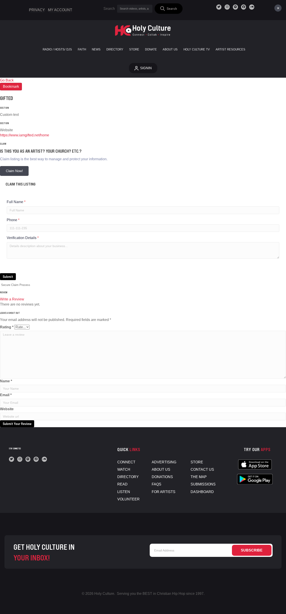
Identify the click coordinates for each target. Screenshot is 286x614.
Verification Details (23, 238)
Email (6, 395)
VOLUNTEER (128, 499)
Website (7, 409)
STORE (197, 462)
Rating (6, 327)
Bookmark (11, 86)
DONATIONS (162, 477)
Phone (13, 220)
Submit (8, 277)
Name (6, 381)
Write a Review (12, 299)
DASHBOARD (202, 492)
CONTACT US (202, 469)
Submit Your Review (17, 424)
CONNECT (126, 462)
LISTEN (123, 492)
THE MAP (199, 477)
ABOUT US (161, 469)
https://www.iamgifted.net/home (24, 135)
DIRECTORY (128, 477)
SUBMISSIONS (203, 484)
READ (122, 484)
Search (109, 8)
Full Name (16, 202)
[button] (169, 8)
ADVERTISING (164, 462)
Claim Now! (14, 171)
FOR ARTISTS (163, 492)
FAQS (156, 484)
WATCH (123, 469)
